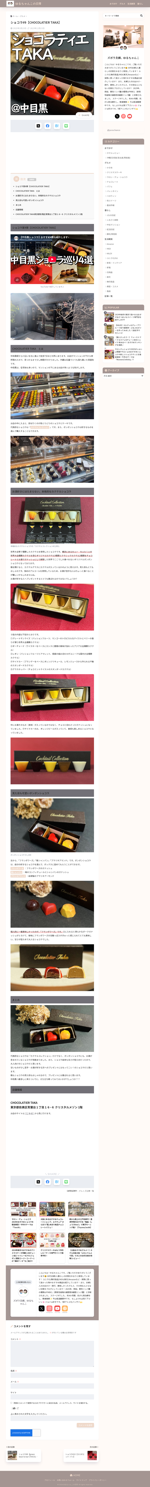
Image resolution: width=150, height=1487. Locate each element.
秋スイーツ (111, 200)
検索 (141, 15)
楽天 (109, 277)
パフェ (109, 186)
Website (64, 1312)
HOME (76, 1475)
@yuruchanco (113, 130)
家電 (109, 267)
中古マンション (113, 224)
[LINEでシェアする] (66, 126)
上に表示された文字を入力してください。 (29, 1413)
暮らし (140, 3)
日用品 (109, 272)
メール (15, 1381)
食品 (109, 291)
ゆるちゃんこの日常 (28, 3)
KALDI (109, 253)
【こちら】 (29, 1113)
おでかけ (113, 3)
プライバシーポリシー (98, 1480)
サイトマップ (81, 1480)
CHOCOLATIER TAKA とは (28, 190)
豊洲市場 (110, 205)
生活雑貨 (131, 3)
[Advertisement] (52, 152)
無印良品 (110, 281)
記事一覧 (90, 1191)
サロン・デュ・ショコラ (117, 177)
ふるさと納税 (112, 219)
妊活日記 (110, 229)
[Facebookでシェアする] (47, 126)
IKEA (109, 248)
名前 (14, 1370)
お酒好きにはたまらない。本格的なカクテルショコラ (38, 195)
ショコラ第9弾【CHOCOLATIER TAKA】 (33, 186)
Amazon (110, 244)
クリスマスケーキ (114, 172)
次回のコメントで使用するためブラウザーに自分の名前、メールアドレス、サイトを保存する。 (51, 1403)
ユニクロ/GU (112, 258)
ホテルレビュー (113, 153)
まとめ (18, 204)
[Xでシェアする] (38, 126)
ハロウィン (111, 195)
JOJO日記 (111, 215)
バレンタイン (112, 191)
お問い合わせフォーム (65, 1480)
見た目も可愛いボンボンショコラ (30, 200)
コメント (16, 1339)
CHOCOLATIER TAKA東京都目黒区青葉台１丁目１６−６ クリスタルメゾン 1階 (49, 214)
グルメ (122, 3)
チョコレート (112, 181)
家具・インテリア (114, 262)
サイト (14, 1392)
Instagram (49, 1312)
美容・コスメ (112, 286)
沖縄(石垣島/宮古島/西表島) (118, 157)
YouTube (57, 1312)
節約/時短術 (112, 234)
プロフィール (49, 1480)
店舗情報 (19, 209)
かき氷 (109, 167)
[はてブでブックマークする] (57, 126)
